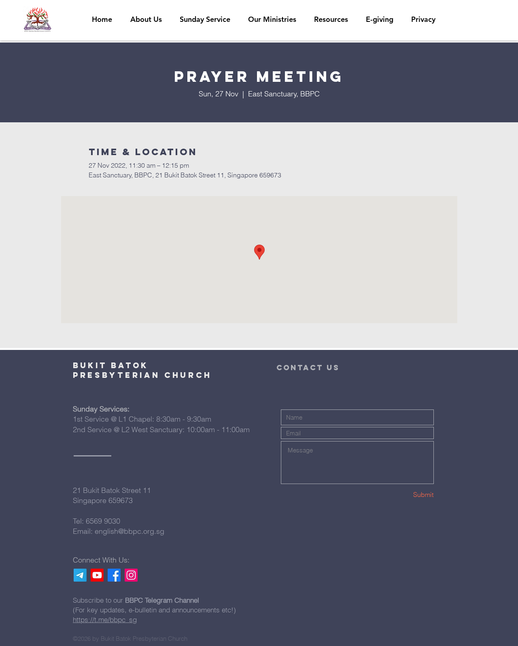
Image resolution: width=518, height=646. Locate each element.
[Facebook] (114, 575)
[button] (331, 19)
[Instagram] (131, 575)
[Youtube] (97, 575)
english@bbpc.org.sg (129, 531)
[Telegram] (80, 575)
